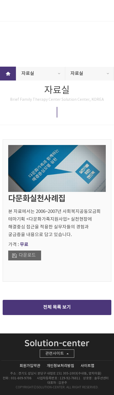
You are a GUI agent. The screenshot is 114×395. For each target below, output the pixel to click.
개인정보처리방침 (60, 366)
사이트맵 (87, 366)
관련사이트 (54, 353)
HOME (8, 73)
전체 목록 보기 (57, 307)
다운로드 (27, 255)
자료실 (27, 73)
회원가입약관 (30, 366)
